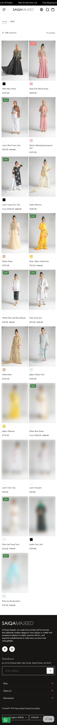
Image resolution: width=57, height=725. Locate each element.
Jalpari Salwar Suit (36, 374)
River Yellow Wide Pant (39, 261)
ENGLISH (35, 717)
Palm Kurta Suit (35, 317)
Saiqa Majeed (20, 708)
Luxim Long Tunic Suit (11, 204)
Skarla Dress (7, 261)
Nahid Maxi (7, 374)
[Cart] (53, 9)
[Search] (47, 9)
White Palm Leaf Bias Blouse (13, 317)
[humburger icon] (4, 9)
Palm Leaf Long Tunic (11, 544)
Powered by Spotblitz (32, 708)
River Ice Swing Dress (11, 601)
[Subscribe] (50, 671)
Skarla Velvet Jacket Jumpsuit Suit (40, 146)
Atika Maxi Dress (9, 88)
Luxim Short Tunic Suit (11, 145)
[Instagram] (12, 649)
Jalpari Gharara (8, 431)
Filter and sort (10, 32)
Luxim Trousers (35, 487)
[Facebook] (5, 649)
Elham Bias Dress (36, 431)
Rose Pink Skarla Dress (38, 88)
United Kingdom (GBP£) (14, 717)
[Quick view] (25, 43)
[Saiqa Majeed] (23, 10)
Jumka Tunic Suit (36, 544)
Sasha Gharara (35, 204)
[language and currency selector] (41, 9)
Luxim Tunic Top (8, 487)
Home (4, 21)
